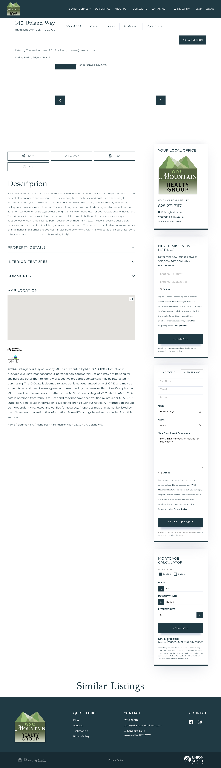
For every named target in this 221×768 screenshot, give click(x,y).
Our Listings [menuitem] (102, 9)
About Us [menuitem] (120, 9)
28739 (77, 424)
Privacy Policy (180, 326)
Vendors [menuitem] (78, 725)
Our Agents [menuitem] (140, 9)
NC (32, 424)
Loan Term (165, 569)
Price (161, 582)
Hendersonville (62, 424)
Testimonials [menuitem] (80, 731)
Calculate (181, 628)
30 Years (167, 574)
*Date (161, 406)
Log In (199, 9)
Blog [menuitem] (76, 720)
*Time (161, 419)
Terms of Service (172, 535)
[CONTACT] (192, 40)
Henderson (43, 424)
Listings (22, 424)
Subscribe (181, 339)
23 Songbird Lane (137, 733)
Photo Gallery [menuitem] (81, 736)
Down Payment (167, 595)
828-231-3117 (183, 9)
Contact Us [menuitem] (158, 9)
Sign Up (210, 9)
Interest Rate (166, 609)
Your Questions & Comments (174, 433)
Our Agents (175, 222)
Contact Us (163, 222)
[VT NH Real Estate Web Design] (193, 760)
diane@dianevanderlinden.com (143, 725)
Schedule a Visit (191, 372)
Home (11, 424)
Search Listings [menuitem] (78, 9)
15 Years (181, 574)
